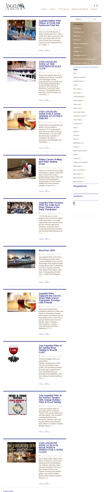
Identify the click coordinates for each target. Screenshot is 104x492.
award (75, 85)
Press (75, 40)
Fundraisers (76, 123)
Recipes (75, 147)
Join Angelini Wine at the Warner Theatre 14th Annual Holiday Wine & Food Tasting (50, 398)
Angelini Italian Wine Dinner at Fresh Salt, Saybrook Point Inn (50, 23)
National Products (80, 9)
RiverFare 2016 (47, 251)
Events (75, 28)
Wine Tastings (77, 181)
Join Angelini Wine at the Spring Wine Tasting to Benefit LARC (50, 349)
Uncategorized (78, 55)
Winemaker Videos (80, 63)
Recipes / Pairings (80, 44)
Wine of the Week (78, 170)
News (75, 36)
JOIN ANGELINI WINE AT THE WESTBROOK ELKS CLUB (50, 65)
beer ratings (76, 93)
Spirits (75, 154)
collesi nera (76, 104)
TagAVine (76, 47)
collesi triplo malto (78, 112)
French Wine (77, 120)
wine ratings (76, 174)
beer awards (76, 89)
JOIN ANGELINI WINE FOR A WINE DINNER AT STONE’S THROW (50, 115)
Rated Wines (77, 143)
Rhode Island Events (79, 150)
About (52, 9)
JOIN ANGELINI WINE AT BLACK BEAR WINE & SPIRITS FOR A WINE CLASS (51, 447)
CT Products (63, 9)
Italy (74, 127)
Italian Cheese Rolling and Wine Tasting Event (50, 162)
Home (44, 9)
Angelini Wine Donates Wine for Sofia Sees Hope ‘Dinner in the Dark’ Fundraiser (51, 206)
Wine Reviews (77, 178)
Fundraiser (77, 32)
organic (75, 131)
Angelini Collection (78, 77)
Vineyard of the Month (79, 162)
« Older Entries (8, 491)
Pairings (75, 135)
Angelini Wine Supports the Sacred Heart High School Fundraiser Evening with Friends (50, 298)
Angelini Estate (77, 81)
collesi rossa (77, 108)
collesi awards (77, 100)
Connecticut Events (79, 116)
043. (74, 73)
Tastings (76, 51)
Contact (94, 9)
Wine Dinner (76, 166)
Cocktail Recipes (78, 96)
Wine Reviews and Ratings (83, 59)
